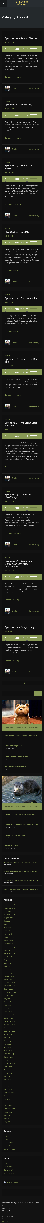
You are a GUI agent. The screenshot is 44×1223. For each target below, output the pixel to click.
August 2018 (8, 918)
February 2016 (9, 1015)
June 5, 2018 (9, 430)
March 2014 (8, 1089)
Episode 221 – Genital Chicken (21, 38)
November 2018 (9, 908)
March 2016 (8, 1012)
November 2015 (9, 1024)
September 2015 (10, 1031)
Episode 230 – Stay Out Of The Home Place (20, 814)
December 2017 (9, 943)
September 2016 (10, 992)
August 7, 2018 (10, 42)
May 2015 (7, 1044)
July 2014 (7, 1076)
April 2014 (7, 1086)
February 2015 (9, 1054)
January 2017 (8, 979)
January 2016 (8, 1018)
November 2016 (9, 986)
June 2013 (7, 1118)
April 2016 (7, 1008)
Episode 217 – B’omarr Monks (21, 298)
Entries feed (8, 1167)
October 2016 (8, 989)
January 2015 (8, 1057)
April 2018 (7, 931)
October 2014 (8, 1067)
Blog (5, 1136)
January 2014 (8, 1096)
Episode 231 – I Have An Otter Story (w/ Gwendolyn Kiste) (22, 806)
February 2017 (9, 976)
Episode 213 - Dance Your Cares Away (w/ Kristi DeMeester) (23, 862)
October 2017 (8, 950)
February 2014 (9, 1093)
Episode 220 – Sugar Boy (18, 104)
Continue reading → (13, 77)
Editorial (7, 1139)
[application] (22, 49)
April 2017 (7, 969)
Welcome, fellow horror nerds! (15, 767)
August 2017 (8, 956)
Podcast (7, 35)
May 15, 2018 (9, 570)
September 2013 (9, 1109)
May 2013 (7, 1122)
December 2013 (9, 1099)
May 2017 (7, 966)
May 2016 (7, 1005)
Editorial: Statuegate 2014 (14, 746)
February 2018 (9, 937)
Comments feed (9, 1170)
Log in (6, 1163)
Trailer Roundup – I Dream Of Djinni (17, 756)
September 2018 (10, 914)
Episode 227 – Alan (11, 845)
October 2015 (8, 1028)
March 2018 (8, 934)
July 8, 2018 (9, 236)
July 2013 (7, 1115)
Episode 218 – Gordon (17, 232)
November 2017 (9, 947)
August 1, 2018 (10, 109)
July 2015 (7, 1037)
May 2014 (7, 1083)
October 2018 (8, 911)
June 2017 (7, 963)
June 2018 (7, 924)
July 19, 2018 (9, 172)
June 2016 (7, 1002)
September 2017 (9, 953)
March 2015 (8, 1050)
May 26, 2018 (9, 501)
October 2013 (8, 1105)
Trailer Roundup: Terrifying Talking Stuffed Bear (21, 727)
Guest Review (8, 1142)
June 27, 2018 (9, 302)
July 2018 (7, 921)
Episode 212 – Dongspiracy (19, 627)
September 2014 (10, 1070)
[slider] (33, 49)
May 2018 (7, 927)
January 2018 (8, 940)
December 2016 (9, 982)
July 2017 (7, 960)
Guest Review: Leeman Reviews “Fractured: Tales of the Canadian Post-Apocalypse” (22, 735)
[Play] (5, 49)
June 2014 (7, 1080)
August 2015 (8, 1034)
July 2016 (7, 999)
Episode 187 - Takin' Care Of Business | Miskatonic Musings (23, 889)
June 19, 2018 (9, 366)
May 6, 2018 (9, 631)
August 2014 (8, 1073)
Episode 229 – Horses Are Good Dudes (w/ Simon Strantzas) (22, 825)
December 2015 (9, 1021)
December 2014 (9, 1060)
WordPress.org (9, 1173)
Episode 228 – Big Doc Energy (15, 835)
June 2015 (7, 1041)
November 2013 (9, 1102)
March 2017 (8, 973)
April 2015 (7, 1047)
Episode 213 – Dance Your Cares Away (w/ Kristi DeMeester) (19, 564)
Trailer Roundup (9, 1149)
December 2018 (9, 905)
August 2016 (8, 995)
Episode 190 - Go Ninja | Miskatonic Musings (18, 880)
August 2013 (8, 1112)
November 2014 (9, 1063)
